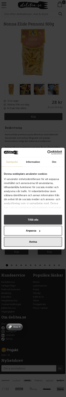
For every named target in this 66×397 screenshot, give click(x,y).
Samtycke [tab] (12, 161)
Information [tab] (33, 161)
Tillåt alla (33, 219)
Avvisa (33, 241)
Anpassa (31, 230)
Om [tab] (54, 161)
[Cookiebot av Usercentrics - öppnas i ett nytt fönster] (47, 152)
